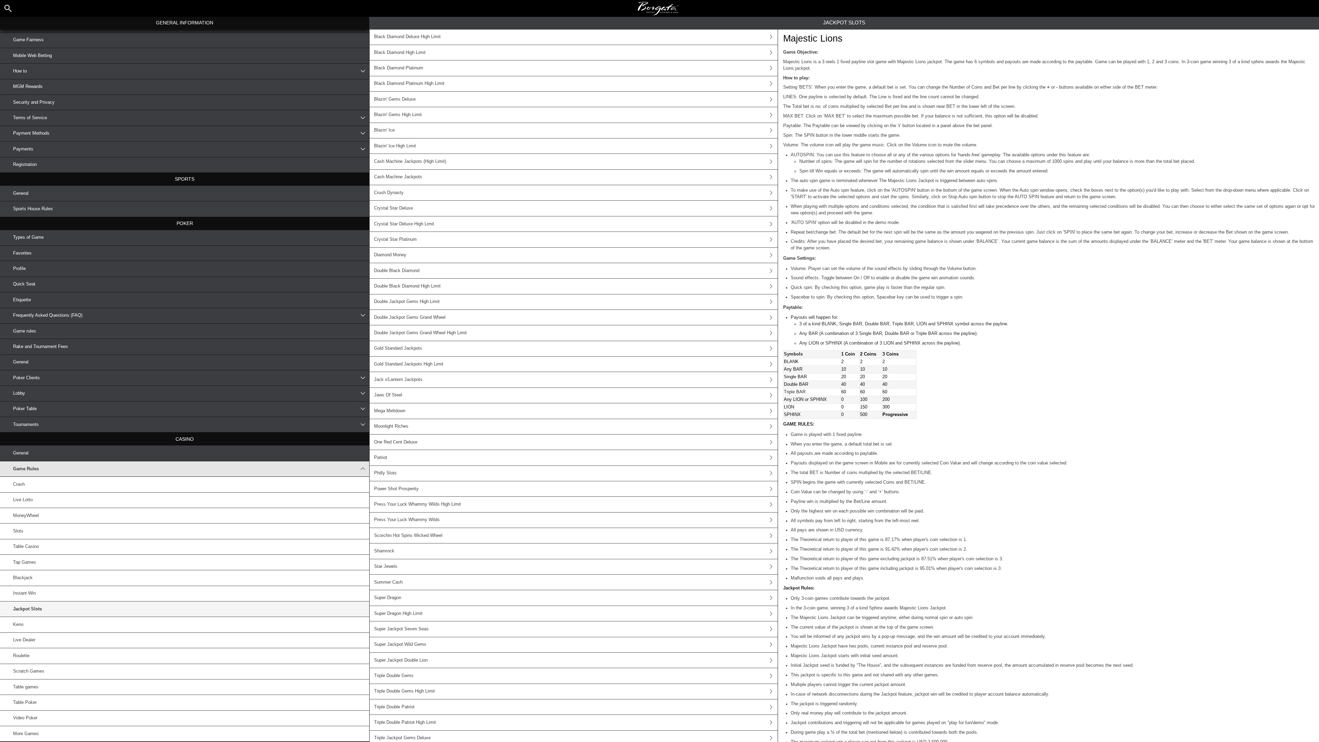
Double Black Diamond (396, 270)
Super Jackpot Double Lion (401, 660)
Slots (18, 531)
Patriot (380, 457)
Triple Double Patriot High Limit (405, 722)
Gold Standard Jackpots (398, 348)
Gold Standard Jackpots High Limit (408, 364)
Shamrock (384, 551)
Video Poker (25, 718)
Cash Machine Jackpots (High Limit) (410, 161)
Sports (184, 179)
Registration (25, 164)
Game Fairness (28, 39)
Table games (25, 687)
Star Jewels (385, 566)
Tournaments (26, 424)
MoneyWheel (26, 515)
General (21, 193)
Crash (19, 484)
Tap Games (24, 562)
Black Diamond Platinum (398, 68)
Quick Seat (24, 284)
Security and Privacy (34, 102)
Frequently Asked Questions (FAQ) (47, 315)
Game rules (24, 331)
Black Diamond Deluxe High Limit (407, 36)
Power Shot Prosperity (396, 488)
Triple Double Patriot (394, 707)
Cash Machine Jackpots (398, 177)
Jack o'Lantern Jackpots (398, 379)
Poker (185, 223)
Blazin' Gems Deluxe (395, 99)
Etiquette (22, 299)
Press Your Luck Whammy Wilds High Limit (417, 504)
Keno (18, 624)
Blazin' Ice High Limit (395, 146)
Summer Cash (388, 582)
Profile (19, 268)
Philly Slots (385, 473)
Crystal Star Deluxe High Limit (404, 224)
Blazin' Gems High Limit (398, 114)
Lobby (19, 393)
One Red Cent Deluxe (395, 442)
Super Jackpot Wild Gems (400, 644)
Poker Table (25, 408)
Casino (185, 439)
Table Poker (25, 702)
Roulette (21, 655)
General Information (184, 22)
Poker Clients (26, 377)
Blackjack (23, 577)
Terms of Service (30, 117)
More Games (26, 733)
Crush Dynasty (389, 192)
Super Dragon (387, 597)
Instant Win (24, 593)
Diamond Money (390, 254)
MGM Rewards (28, 86)
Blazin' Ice (384, 130)
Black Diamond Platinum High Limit (409, 83)
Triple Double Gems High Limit (404, 691)
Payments (23, 149)
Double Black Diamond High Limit (407, 286)
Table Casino (26, 546)
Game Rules (26, 468)
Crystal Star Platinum (395, 239)
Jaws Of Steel (388, 395)
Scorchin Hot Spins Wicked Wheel (408, 535)
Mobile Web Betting (32, 55)
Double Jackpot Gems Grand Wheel (410, 317)
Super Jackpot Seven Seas (401, 629)
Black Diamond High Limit (400, 52)
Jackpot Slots (27, 609)
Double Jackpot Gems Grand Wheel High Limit (420, 332)
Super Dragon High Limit (398, 613)
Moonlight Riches (391, 426)
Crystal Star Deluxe (393, 208)
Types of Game (28, 237)
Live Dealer (24, 640)
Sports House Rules (33, 208)
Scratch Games (28, 671)
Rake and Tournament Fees (40, 346)
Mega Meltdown (389, 410)
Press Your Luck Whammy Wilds (407, 519)
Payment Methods (31, 133)
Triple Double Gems (394, 675)
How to (20, 71)
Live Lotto (23, 499)
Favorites (22, 253)
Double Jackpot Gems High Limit (407, 301)
